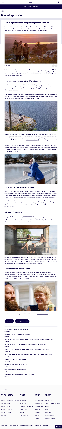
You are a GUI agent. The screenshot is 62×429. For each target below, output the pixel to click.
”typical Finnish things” (28, 216)
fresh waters (14, 90)
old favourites (8, 259)
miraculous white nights (32, 140)
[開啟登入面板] (59, 2)
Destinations (14, 11)
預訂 (25, 6)
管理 (29, 6)
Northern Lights (9, 147)
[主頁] (31, 2)
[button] (3, 2)
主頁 (2, 11)
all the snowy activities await (46, 147)
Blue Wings (7, 11)
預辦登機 (35, 6)
